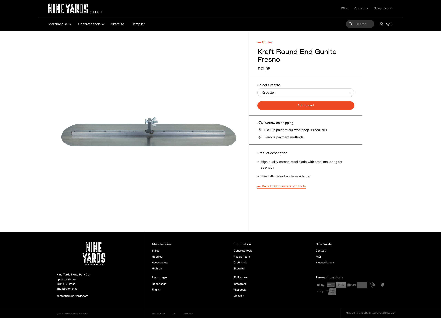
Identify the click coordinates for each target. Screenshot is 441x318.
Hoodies (157, 256)
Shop (96, 11)
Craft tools (240, 262)
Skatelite (239, 268)
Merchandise (158, 313)
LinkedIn (239, 295)
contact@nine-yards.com (72, 296)
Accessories (159, 262)
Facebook (240, 289)
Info (174, 313)
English (156, 289)
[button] (360, 24)
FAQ (318, 256)
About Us (188, 313)
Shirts (155, 250)
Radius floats (242, 256)
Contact (320, 250)
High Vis (157, 268)
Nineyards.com (324, 262)
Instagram (240, 283)
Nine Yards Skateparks (76, 313)
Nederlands (159, 283)
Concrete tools (243, 250)
